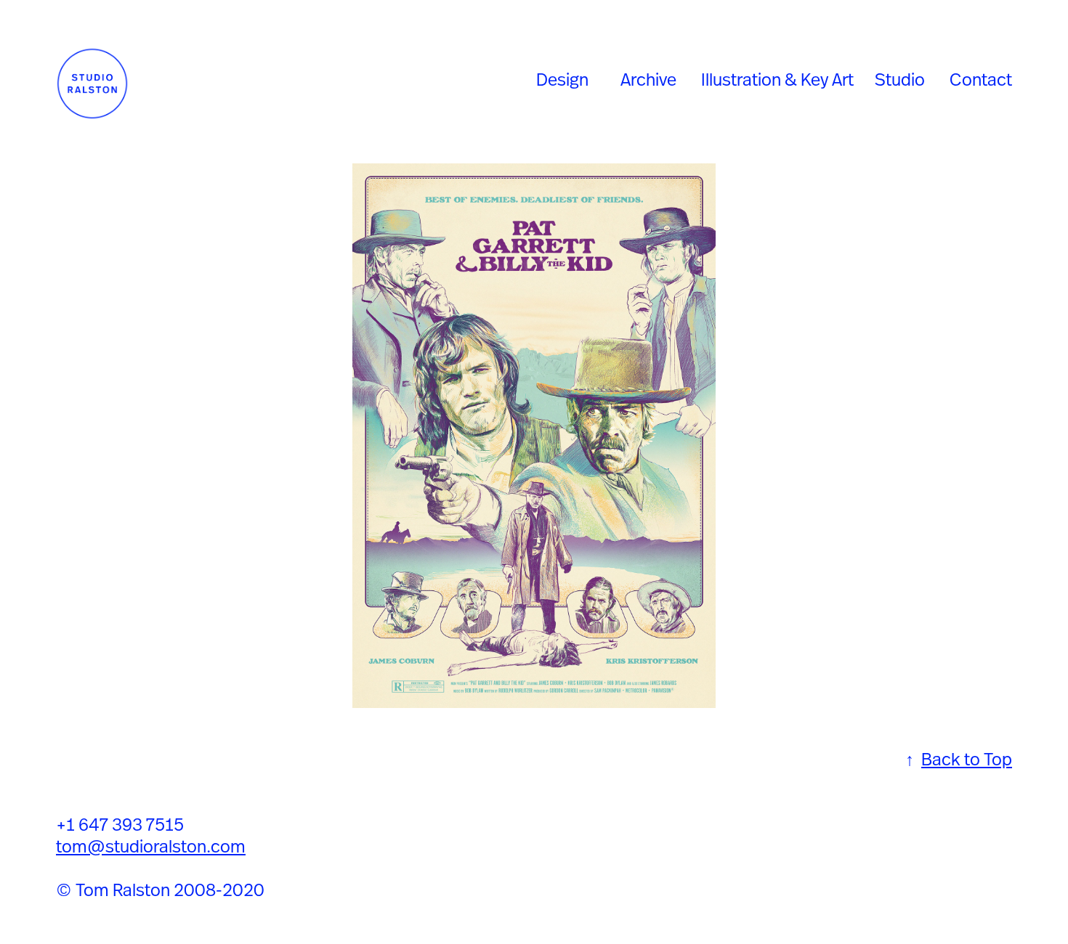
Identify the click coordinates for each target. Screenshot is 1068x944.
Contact (981, 79)
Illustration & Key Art (777, 79)
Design (562, 79)
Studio (900, 79)
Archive (648, 79)
